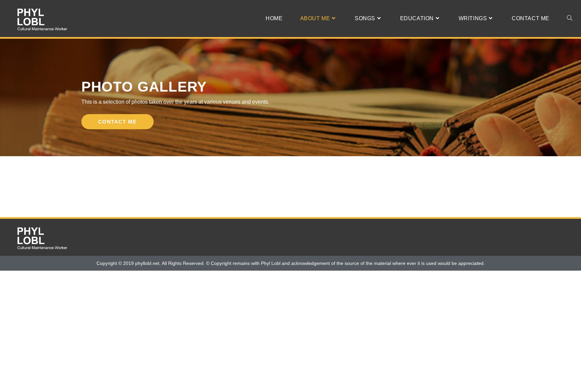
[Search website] (569, 18)
